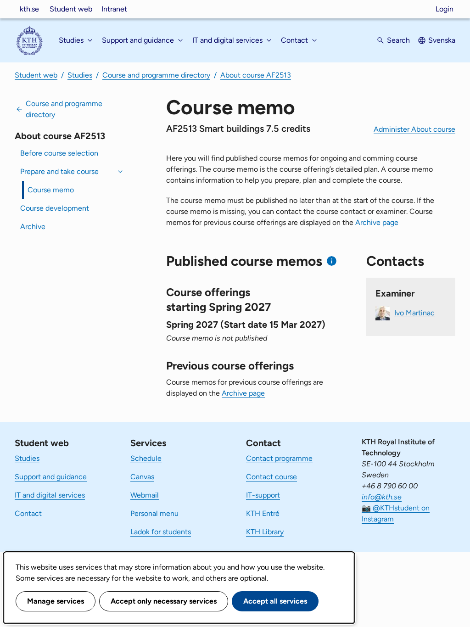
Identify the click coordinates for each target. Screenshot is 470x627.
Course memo (51, 189)
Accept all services (275, 601)
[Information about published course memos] (331, 261)
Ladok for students (160, 531)
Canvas (142, 476)
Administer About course (414, 129)
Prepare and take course (59, 171)
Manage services (55, 601)
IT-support (263, 495)
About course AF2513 (255, 75)
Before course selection (59, 153)
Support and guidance (51, 476)
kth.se (29, 9)
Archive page (376, 222)
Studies (79, 75)
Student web (71, 9)
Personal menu (154, 513)
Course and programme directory (156, 75)
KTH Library (265, 531)
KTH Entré (263, 513)
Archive (32, 226)
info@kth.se (382, 497)
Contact (28, 513)
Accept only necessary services (164, 601)
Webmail (144, 495)
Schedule (146, 458)
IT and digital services (50, 495)
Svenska (441, 40)
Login (444, 9)
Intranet (114, 9)
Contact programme (279, 458)
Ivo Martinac (414, 312)
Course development (54, 208)
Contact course (271, 476)
